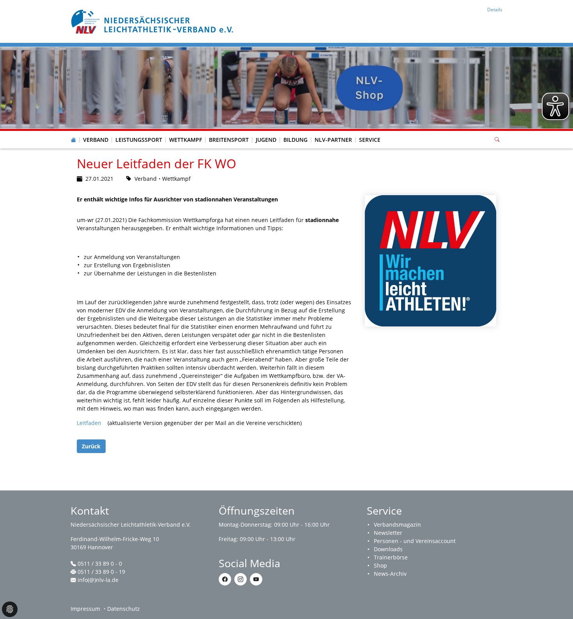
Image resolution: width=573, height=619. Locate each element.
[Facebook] (225, 579)
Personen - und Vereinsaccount (415, 541)
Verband (95, 139)
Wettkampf (185, 139)
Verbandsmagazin (397, 524)
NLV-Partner (333, 139)
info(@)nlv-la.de (98, 580)
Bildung (295, 139)
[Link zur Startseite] (153, 21)
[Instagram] (240, 579)
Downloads (388, 549)
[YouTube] (256, 579)
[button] (96, 132)
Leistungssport (138, 139)
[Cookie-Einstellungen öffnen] (10, 609)
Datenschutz (123, 608)
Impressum (85, 608)
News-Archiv (390, 573)
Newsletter (388, 532)
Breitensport (229, 139)
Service (369, 139)
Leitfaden (89, 423)
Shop (380, 565)
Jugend (266, 139)
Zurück (91, 446)
